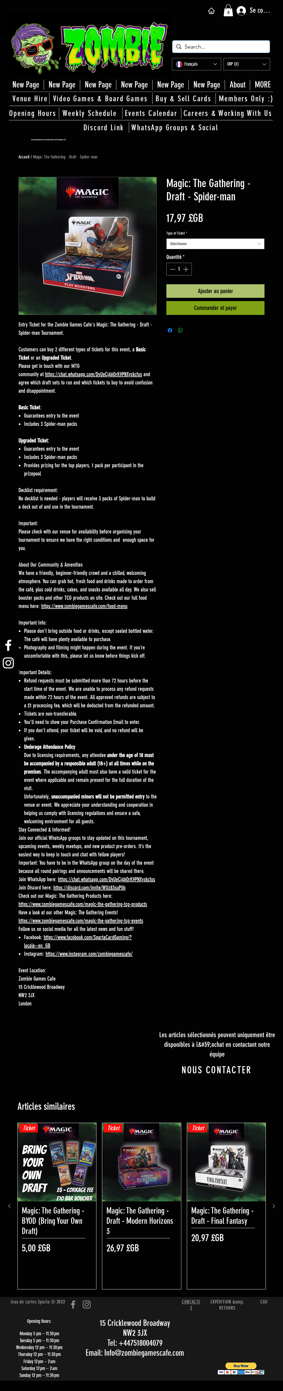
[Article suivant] (274, 1206)
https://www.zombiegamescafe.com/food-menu (84, 606)
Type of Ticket (176, 233)
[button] (228, 10)
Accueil (24, 157)
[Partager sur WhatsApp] (180, 330)
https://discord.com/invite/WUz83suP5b (89, 887)
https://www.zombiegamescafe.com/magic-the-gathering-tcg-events (81, 920)
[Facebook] (73, 1304)
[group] (141, 1206)
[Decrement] (172, 269)
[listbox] (247, 64)
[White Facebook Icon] (8, 645)
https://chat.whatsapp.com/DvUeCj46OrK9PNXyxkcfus (93, 374)
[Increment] (186, 269)
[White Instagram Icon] (8, 662)
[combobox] (215, 243)
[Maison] (211, 10)
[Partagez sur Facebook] (170, 330)
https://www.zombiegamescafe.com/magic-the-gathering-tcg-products (83, 904)
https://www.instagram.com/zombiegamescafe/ (89, 954)
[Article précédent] (9, 1206)
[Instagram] (86, 1304)
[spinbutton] (179, 269)
